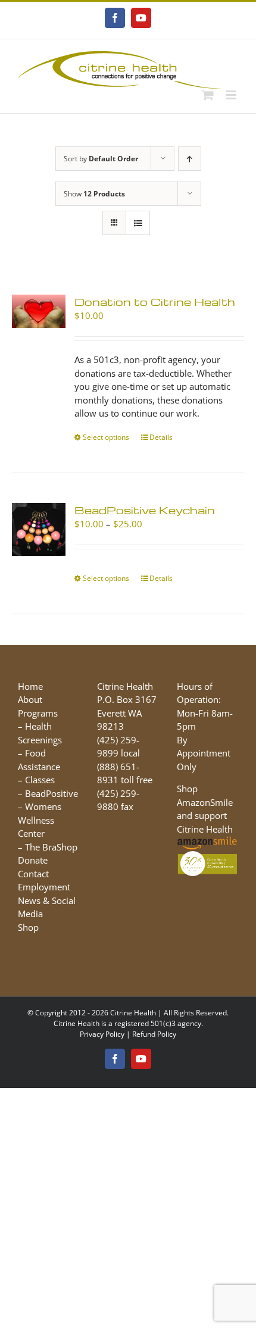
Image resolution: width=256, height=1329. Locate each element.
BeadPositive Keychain (144, 510)
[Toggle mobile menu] (232, 95)
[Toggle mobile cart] (208, 95)
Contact (33, 874)
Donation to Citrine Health (154, 301)
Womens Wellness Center (39, 819)
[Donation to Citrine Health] (38, 311)
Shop (28, 927)
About (30, 699)
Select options (106, 437)
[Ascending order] (189, 158)
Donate (33, 860)
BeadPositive (51, 793)
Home (30, 686)
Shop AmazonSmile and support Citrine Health (205, 809)
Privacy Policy (102, 1034)
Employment (44, 887)
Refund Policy (154, 1034)
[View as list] (137, 222)
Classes (40, 780)
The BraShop (51, 847)
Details (161, 437)
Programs (38, 713)
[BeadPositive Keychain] (38, 529)
